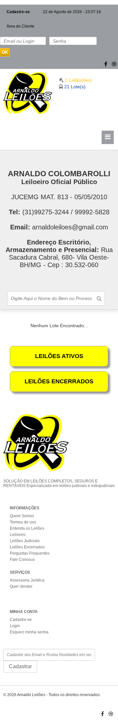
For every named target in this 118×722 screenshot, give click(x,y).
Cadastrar (20, 666)
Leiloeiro (18, 534)
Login (15, 626)
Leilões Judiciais (25, 541)
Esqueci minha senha (29, 632)
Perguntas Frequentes (29, 553)
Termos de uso (23, 522)
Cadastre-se (18, 12)
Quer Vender (21, 586)
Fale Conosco (22, 559)
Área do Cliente (20, 26)
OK (5, 52)
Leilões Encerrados (27, 547)
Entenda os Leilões (27, 528)
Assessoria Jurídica (27, 580)
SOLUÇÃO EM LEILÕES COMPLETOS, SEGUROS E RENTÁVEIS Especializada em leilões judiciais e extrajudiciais (59, 483)
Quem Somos (22, 516)
